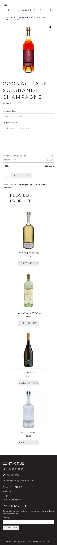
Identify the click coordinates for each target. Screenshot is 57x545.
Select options (28, 263)
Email (6, 517)
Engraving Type (10, 123)
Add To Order (21, 175)
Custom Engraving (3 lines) (20, 17)
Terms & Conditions (12, 500)
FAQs (5, 495)
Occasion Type (9, 111)
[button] (50, 27)
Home (5, 17)
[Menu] (6, 4)
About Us (7, 491)
